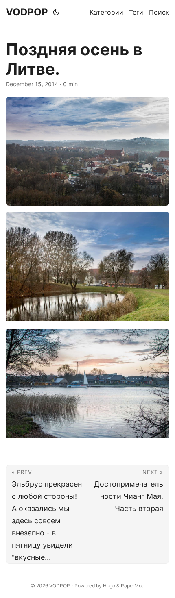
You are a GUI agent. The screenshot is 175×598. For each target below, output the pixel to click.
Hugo (109, 586)
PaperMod (132, 586)
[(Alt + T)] (56, 12)
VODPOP (27, 12)
